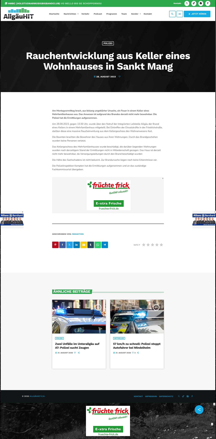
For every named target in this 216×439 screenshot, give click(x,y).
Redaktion (78, 234)
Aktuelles (119, 338)
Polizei (108, 43)
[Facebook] (207, 3)
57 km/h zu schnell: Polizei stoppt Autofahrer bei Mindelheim (136, 345)
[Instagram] (200, 3)
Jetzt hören (197, 13)
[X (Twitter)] (186, 3)
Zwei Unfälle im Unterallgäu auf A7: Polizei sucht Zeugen (77, 345)
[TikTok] (193, 3)
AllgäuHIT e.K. (37, 396)
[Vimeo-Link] (18, 14)
